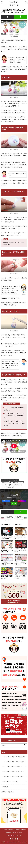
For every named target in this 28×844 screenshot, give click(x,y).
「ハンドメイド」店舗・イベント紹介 (12, 776)
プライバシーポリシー (18, 832)
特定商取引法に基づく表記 (14, 835)
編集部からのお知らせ (7, 792)
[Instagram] (15, 5)
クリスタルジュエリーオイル (17, 482)
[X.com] (12, 5)
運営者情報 (8, 832)
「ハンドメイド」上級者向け (9, 781)
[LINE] (17, 5)
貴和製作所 (10, 487)
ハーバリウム (5, 484)
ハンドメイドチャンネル (11, 842)
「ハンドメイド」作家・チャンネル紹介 (12, 761)
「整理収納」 (5, 786)
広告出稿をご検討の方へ (8, 829)
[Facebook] (10, 5)
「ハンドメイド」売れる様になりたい (12, 771)
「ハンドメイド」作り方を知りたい (10, 480)
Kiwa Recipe (5, 482)
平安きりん (24, 294)
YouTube (15, 36)
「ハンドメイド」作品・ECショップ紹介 (13, 756)
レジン (4, 487)
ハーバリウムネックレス (16, 484)
